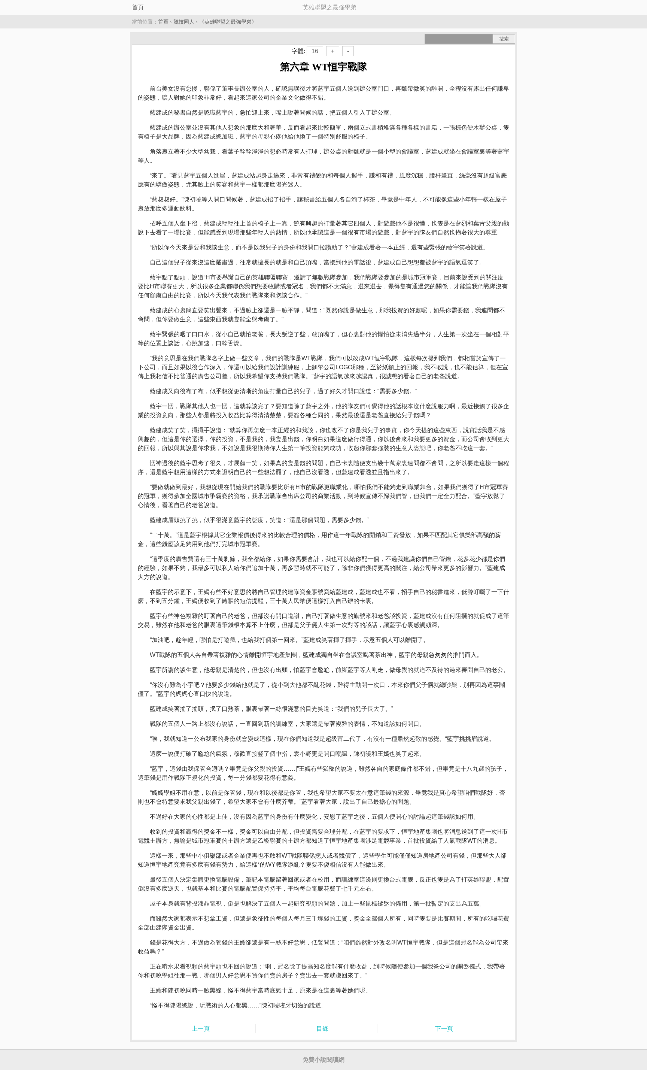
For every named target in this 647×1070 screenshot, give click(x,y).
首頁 (138, 7)
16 (315, 51)
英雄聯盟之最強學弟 (228, 22)
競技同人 (183, 22)
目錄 (322, 1028)
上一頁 (201, 1028)
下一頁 (444, 1028)
